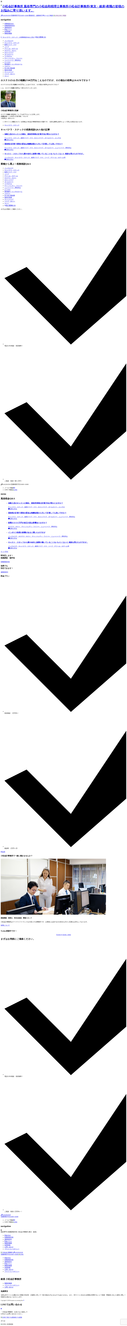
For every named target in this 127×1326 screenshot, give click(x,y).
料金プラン (8, 29)
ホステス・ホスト (10, 50)
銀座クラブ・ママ (10, 44)
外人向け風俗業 (9, 68)
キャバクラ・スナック (11, 43)
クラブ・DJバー (9, 74)
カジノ (6, 76)
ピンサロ (7, 62)
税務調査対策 (5, 562)
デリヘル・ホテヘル (11, 48)
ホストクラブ (8, 52)
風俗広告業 (8, 70)
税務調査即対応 (9, 25)
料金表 (3, 852)
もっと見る (4, 551)
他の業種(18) (41, 37)
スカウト (7, 66)
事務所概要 (8, 33)
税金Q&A (7, 1235)
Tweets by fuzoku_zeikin (63, 934)
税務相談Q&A (9, 23)
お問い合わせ (8, 1247)
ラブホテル (8, 56)
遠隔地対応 (8, 27)
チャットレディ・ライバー (13, 58)
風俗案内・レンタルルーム (13, 64)
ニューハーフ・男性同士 (12, 60)
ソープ (6, 46)
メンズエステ (8, 41)
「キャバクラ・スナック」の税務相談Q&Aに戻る (17, 37)
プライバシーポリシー (11, 1249)
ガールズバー (8, 54)
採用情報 (7, 31)
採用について (5, 925)
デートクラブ (8, 72)
